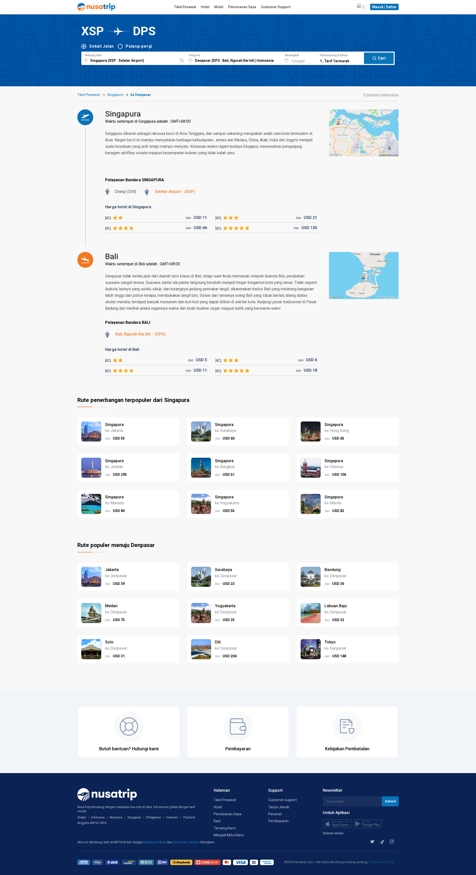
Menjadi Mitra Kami (229, 835)
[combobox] (129, 57)
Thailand (189, 817)
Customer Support (276, 7)
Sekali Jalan (101, 46)
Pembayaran (278, 821)
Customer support (282, 800)
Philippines (153, 817)
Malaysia (116, 817)
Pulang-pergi (139, 46)
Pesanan (275, 814)
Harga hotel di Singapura (128, 207)
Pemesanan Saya (242, 7)
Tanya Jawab (278, 807)
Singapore (134, 817)
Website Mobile (333, 833)
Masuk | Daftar (384, 7)
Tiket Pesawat (185, 7)
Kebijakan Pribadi (155, 842)
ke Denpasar (140, 95)
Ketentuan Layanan (186, 842)
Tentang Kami (225, 828)
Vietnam (172, 817)
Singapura (115, 95)
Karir (217, 821)
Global (81, 817)
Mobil (218, 7)
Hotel (205, 7)
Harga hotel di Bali (122, 349)
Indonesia (98, 817)
